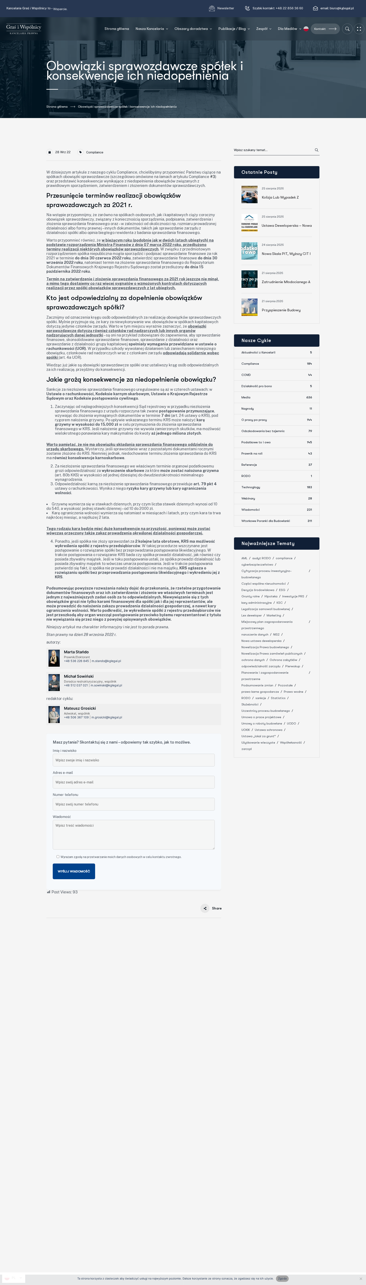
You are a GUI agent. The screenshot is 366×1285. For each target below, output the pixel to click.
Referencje (276, 465)
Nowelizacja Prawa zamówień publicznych (271, 653)
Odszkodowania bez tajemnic (276, 431)
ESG (282, 590)
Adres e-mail (63, 773)
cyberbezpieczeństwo (257, 564)
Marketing (274, 615)
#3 (212, 176)
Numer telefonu (65, 795)
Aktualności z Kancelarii (276, 352)
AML (244, 558)
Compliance (94, 152)
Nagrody (276, 408)
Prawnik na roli (276, 453)
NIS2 (276, 634)
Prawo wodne (293, 692)
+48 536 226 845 (76, 661)
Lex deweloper (251, 615)
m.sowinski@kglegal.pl (106, 685)
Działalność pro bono (276, 386)
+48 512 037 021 (76, 685)
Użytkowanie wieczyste (258, 742)
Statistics (278, 698)
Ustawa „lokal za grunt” (258, 736)
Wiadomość (62, 817)
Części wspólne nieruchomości (263, 583)
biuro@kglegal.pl (342, 8)
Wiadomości (276, 510)
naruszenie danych (254, 634)
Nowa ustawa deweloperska (261, 641)
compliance (284, 558)
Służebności (249, 704)
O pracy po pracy (276, 420)
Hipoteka (271, 596)
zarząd (246, 749)
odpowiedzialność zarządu (260, 666)
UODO (291, 723)
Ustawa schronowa (268, 730)
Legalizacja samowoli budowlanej (265, 609)
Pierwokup (292, 666)
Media (276, 397)
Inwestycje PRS (293, 596)
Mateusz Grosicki (80, 708)
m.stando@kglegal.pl (106, 661)
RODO (276, 476)
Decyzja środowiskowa (257, 590)
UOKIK (245, 730)
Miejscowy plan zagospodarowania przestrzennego (267, 625)
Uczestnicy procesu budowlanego (265, 711)
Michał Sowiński (79, 676)
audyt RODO (261, 558)
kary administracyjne (256, 603)
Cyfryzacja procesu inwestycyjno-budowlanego (266, 574)
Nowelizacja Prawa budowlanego (265, 647)
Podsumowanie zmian (257, 685)
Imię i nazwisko (64, 751)
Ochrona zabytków (283, 660)
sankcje (260, 698)
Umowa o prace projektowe (261, 717)
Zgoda (282, 1278)
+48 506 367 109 (76, 717)
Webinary (276, 498)
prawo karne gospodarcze (260, 692)
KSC (280, 603)
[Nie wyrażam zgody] (361, 1279)
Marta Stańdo (76, 652)
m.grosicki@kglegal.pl (107, 717)
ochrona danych (253, 660)
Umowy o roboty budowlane (261, 723)
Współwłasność (291, 742)
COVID (276, 375)
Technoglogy (276, 487)
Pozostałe (285, 685)
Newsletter (226, 8)
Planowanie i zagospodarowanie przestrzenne (264, 676)
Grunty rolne (250, 596)
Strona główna (57, 106)
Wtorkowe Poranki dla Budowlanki (276, 521)
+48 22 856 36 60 (289, 8)
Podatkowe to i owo (276, 442)
